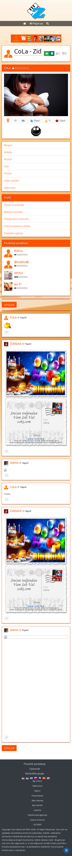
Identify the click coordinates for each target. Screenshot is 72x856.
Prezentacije (37, 795)
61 (16, 120)
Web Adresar (37, 800)
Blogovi (8, 145)
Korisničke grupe (34, 773)
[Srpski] (27, 778)
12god (62, 120)
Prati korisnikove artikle (17, 226)
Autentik (37, 810)
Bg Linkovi (37, 781)
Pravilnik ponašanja (34, 763)
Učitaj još (9, 304)
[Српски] (23, 778)
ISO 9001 (37, 824)
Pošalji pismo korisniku (16, 218)
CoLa (13, 317)
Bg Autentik (37, 805)
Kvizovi (8, 159)
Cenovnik (34, 768)
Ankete (8, 152)
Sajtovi (37, 791)
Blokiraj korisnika (13, 211)
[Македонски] (44, 778)
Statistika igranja (13, 233)
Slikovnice (9, 187)
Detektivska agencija (37, 815)
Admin (14, 462)
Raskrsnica (37, 786)
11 (49, 120)
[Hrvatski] (31, 778)
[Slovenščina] (35, 778)
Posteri (8, 173)
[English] (48, 778)
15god (37, 120)
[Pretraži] (47, 23)
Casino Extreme (37, 820)
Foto (6, 166)
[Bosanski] (39, 778)
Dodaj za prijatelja (14, 204)
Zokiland (15, 343)
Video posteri (11, 180)
